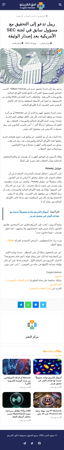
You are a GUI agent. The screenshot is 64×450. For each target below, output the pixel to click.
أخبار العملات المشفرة (40, 288)
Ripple (11, 240)
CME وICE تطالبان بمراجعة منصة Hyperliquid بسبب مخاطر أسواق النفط (18, 414)
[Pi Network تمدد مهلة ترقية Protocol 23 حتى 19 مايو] (47, 400)
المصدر (58, 276)
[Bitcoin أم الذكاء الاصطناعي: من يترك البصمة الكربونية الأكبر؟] (16, 367)
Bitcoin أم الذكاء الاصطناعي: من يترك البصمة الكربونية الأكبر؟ (17, 380)
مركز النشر (45, 43)
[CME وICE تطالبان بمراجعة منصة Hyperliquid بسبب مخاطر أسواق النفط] (16, 400)
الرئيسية (42, 16)
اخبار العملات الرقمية (25, 16)
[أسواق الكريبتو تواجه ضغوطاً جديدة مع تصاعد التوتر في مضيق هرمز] (47, 367)
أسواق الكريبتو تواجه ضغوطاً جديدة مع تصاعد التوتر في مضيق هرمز (49, 380)
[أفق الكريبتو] (32, 6)
